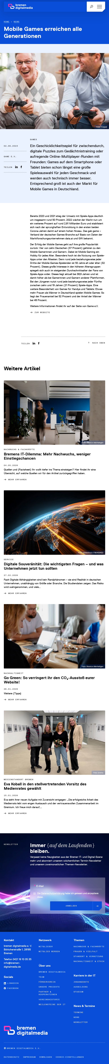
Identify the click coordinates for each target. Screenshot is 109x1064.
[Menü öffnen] (99, 7)
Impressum (29, 1057)
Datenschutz (11, 1057)
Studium (78, 992)
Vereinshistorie (49, 999)
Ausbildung (81, 987)
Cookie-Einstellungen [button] (70, 1057)
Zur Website (42, 312)
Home (7, 22)
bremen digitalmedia (52, 972)
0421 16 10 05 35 (22, 959)
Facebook (12, 988)
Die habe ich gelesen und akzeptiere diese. (67, 895)
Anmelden (71, 906)
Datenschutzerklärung (52, 893)
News (16, 22)
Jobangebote (81, 982)
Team (41, 977)
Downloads (45, 1057)
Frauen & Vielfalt (86, 951)
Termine (78, 1012)
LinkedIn (12, 983)
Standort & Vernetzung (88, 956)
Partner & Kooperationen (48, 993)
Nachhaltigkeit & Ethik (89, 961)
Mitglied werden (49, 951)
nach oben (98, 343)
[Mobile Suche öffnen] (91, 7)
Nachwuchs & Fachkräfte (89, 946)
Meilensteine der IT (52, 1004)
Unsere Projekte (49, 987)
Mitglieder (46, 946)
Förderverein (47, 982)
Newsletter (81, 1022)
